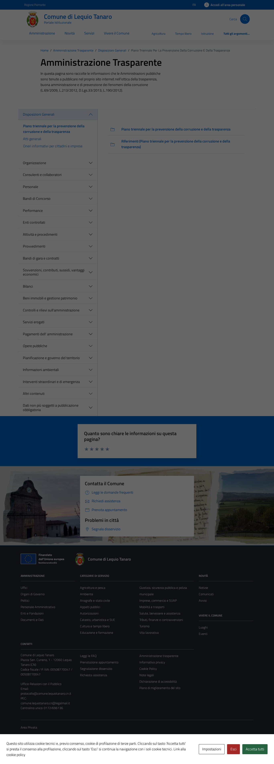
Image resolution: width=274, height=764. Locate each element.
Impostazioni (211, 749)
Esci (233, 749)
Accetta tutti (255, 749)
